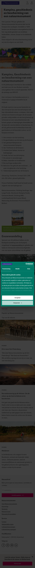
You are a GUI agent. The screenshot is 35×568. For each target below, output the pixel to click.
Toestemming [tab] (6, 269)
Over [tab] (28, 269)
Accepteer (17, 298)
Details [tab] (17, 269)
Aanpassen (16, 303)
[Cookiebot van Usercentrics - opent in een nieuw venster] (25, 264)
